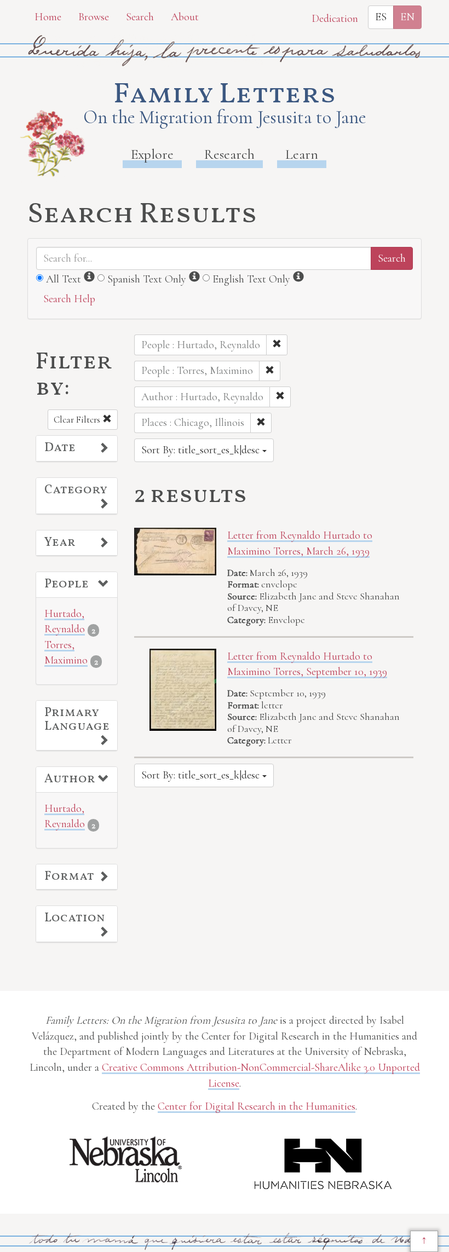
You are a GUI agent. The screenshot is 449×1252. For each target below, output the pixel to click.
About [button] (185, 17)
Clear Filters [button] (78, 419)
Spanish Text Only (146, 279)
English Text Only (251, 279)
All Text (63, 279)
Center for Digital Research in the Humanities (256, 1106)
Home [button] (47, 17)
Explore (152, 154)
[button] (76, 448)
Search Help (69, 298)
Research (229, 154)
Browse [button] (93, 17)
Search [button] (140, 17)
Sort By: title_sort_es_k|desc (201, 450)
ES (381, 17)
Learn (301, 154)
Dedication (335, 18)
